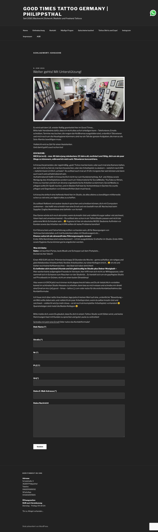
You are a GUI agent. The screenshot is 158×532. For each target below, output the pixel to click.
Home (25, 30)
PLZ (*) (36, 365)
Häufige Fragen (67, 30)
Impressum (27, 36)
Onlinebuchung (38, 30)
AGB (38, 36)
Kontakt (52, 30)
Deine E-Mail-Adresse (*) (45, 391)
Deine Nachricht (41, 403)
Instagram (126, 30)
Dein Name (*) (39, 327)
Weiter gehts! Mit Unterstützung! (57, 72)
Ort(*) (36, 378)
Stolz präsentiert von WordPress (35, 526)
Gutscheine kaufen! (86, 30)
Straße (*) (38, 340)
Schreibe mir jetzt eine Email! (46, 322)
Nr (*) (35, 352)
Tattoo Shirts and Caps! (108, 30)
